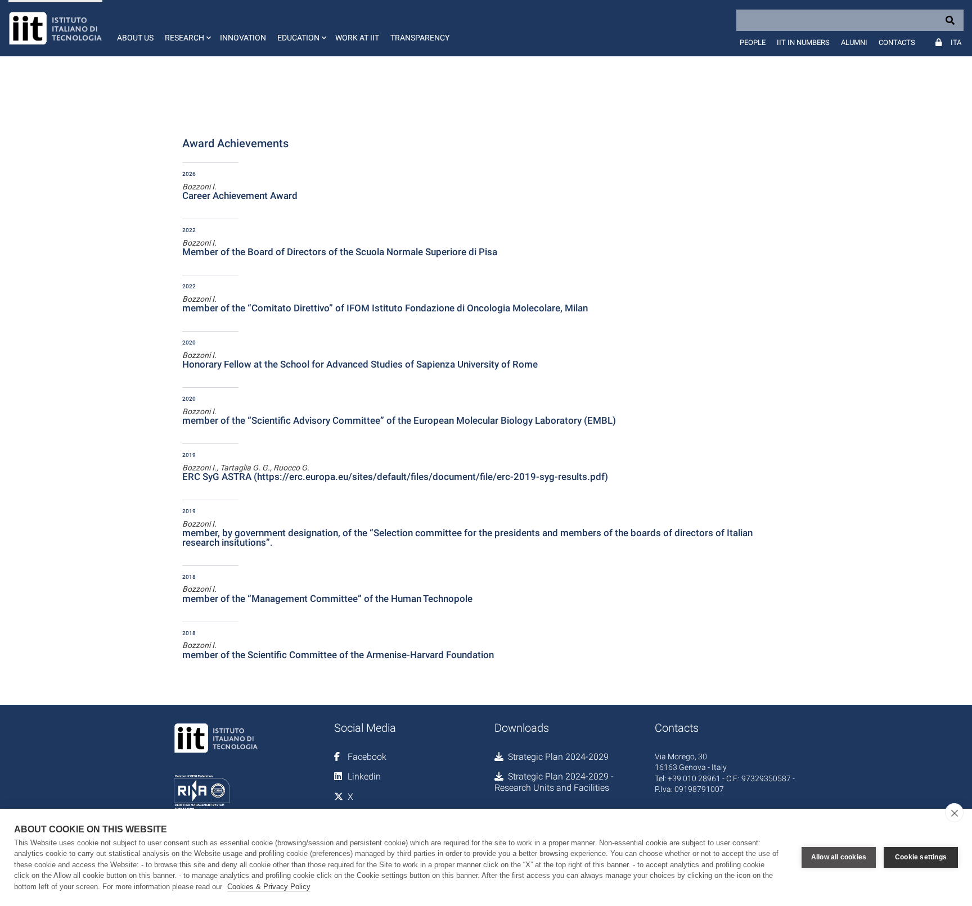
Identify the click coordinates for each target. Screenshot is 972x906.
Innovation (243, 37)
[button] (186, 28)
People (753, 42)
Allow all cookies (838, 857)
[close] (954, 812)
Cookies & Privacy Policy (268, 886)
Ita (956, 42)
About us (135, 37)
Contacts (897, 42)
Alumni (854, 42)
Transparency (419, 37)
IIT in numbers (803, 42)
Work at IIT (357, 37)
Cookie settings (921, 857)
